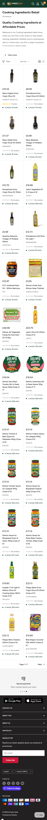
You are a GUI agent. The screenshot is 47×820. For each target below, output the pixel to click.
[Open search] (33, 4)
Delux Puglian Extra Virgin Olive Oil (10, 94)
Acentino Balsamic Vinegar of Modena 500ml (10, 239)
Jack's (28, 196)
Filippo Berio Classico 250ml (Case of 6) (11, 641)
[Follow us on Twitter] (8, 783)
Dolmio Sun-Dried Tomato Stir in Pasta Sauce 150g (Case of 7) (11, 386)
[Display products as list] (43, 61)
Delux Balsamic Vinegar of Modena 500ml (34, 143)
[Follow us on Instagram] (13, 783)
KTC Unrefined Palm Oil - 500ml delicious (11, 286)
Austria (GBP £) (22, 771)
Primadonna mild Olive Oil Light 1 (35, 237)
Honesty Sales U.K (10, 100)
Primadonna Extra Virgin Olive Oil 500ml (35, 94)
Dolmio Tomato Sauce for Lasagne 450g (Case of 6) (11, 489)
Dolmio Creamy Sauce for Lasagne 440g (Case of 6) (35, 436)
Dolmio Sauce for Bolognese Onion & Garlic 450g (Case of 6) (11, 539)
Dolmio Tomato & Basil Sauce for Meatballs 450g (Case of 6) (11, 438)
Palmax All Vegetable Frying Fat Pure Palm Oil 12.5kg (11, 335)
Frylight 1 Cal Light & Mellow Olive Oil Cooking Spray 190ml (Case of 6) (11, 591)
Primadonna (7, 196)
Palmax (5, 341)
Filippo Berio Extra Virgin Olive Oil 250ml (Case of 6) (35, 590)
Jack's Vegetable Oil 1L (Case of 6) (34, 190)
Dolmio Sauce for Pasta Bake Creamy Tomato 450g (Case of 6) (34, 539)
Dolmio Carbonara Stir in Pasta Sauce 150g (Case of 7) (35, 384)
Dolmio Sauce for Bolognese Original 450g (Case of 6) (33, 489)
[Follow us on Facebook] (4, 783)
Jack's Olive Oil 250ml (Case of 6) (35, 333)
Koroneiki (6, 146)
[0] (42, 3)
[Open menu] (3, 4)
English (6, 771)
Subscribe (10, 760)
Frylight (6, 599)
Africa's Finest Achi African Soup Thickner (35, 286)
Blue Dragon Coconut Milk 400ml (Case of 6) (34, 642)
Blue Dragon (31, 649)
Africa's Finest (32, 292)
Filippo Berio (31, 597)
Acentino (30, 149)
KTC (3, 292)
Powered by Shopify (9, 815)
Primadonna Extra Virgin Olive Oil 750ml (11, 190)
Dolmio (5, 393)
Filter (8, 61)
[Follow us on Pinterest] (18, 783)
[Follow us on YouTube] (22, 783)
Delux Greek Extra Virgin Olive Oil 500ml (11, 141)
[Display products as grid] (39, 61)
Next (40, 664)
